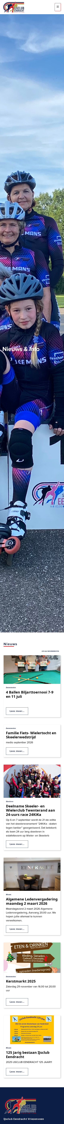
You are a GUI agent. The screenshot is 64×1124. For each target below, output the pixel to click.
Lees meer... (17, 711)
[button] (58, 7)
